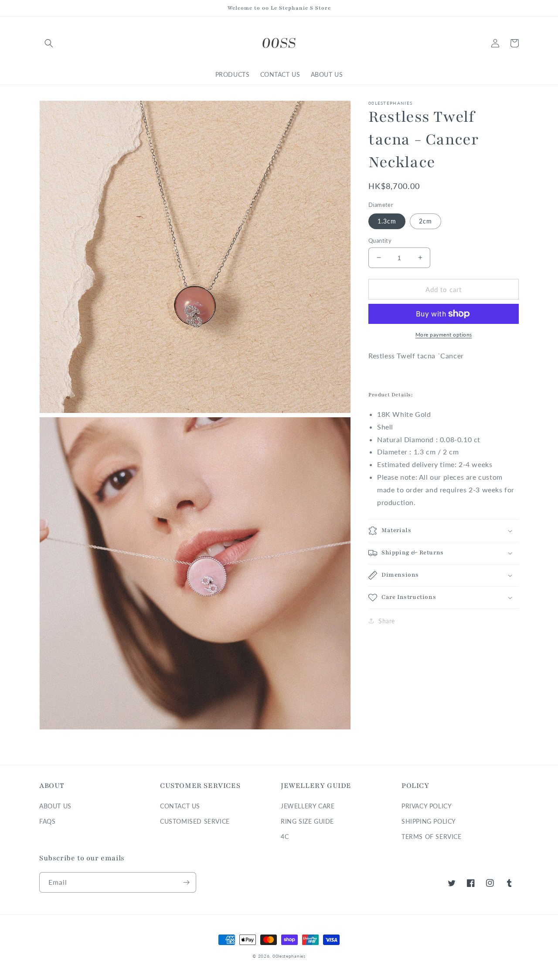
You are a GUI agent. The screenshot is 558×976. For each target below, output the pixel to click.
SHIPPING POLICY (428, 821)
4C (285, 836)
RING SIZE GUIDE (307, 821)
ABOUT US (55, 806)
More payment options (443, 334)
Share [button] (386, 621)
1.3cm (387, 220)
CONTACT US (180, 806)
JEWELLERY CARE (307, 806)
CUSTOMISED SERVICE (195, 821)
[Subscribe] (186, 882)
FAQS (47, 821)
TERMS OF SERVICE (431, 836)
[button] (48, 43)
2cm (425, 220)
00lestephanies (289, 956)
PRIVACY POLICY (426, 806)
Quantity (379, 240)
